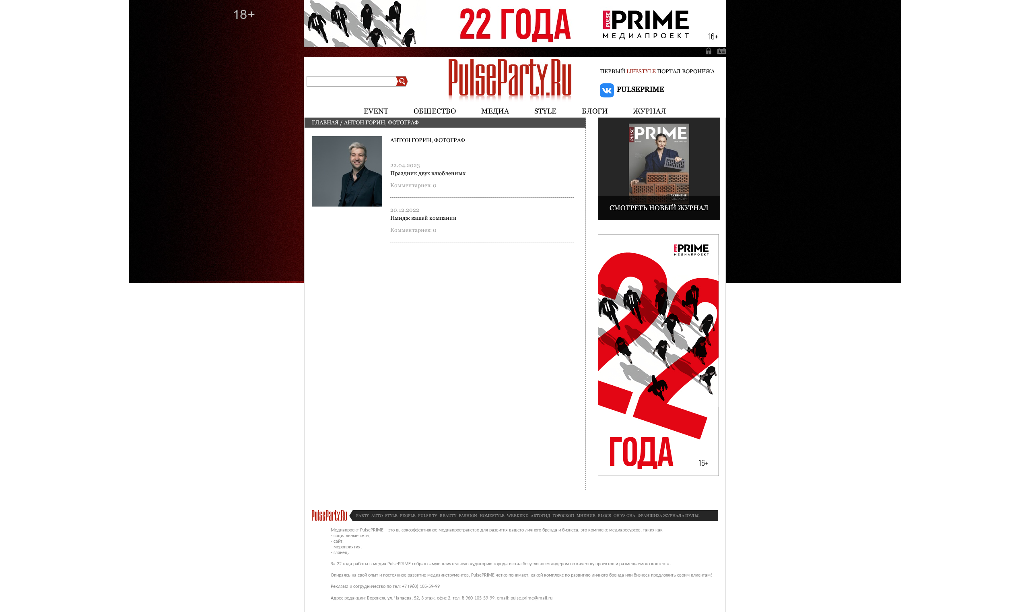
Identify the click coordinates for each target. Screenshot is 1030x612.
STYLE (391, 515)
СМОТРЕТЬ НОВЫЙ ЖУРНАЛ (659, 208)
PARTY (362, 515)
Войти (709, 50)
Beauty (448, 515)
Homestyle (492, 515)
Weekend (517, 515)
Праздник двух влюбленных (428, 173)
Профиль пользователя (720, 50)
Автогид (540, 515)
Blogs (604, 515)
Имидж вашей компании (423, 218)
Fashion (468, 515)
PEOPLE (408, 515)
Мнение (586, 515)
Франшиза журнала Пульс (668, 515)
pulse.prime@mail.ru (531, 598)
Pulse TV (427, 515)
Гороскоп (563, 515)
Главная (325, 122)
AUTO (377, 515)
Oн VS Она (624, 515)
